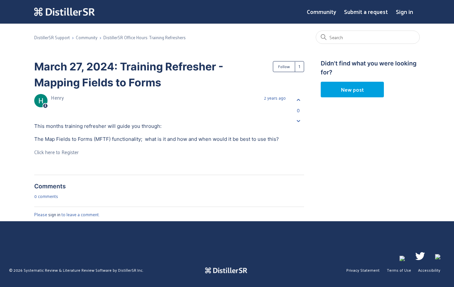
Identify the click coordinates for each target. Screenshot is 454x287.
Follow (284, 66)
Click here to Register (56, 151)
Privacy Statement (363, 270)
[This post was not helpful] (298, 121)
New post (352, 89)
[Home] (64, 12)
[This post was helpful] (298, 100)
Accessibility (429, 270)
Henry (57, 97)
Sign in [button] (404, 12)
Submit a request (366, 12)
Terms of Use (399, 270)
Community (321, 12)
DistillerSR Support (52, 37)
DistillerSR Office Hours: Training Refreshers (144, 37)
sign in (54, 214)
